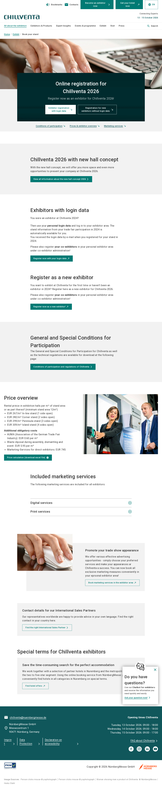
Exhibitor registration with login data (58, 109)
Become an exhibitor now (95, 4)
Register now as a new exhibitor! (49, 306)
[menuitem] (17, 26)
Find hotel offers (33, 686)
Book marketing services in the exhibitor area (110, 582)
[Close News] (140, 666)
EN (151, 4)
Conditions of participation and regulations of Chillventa (61, 367)
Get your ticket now (127, 4)
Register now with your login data (50, 258)
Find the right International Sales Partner (45, 627)
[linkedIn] (147, 748)
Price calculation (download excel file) (26, 457)
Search (152, 26)
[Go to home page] (21, 11)
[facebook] (131, 748)
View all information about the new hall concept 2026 (59, 179)
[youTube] (155, 748)
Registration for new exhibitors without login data (96, 109)
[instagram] (139, 748)
